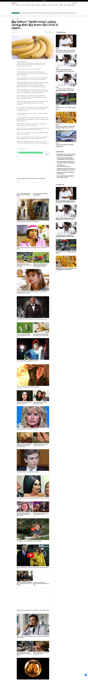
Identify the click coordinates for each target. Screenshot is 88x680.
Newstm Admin (15, 30)
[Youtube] (45, 0)
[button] (75, 3)
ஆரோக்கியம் (17, 18)
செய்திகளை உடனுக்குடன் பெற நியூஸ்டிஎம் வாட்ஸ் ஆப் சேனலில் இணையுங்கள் (30, 152)
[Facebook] (42, 0)
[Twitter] (44, 0)
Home (13, 18)
